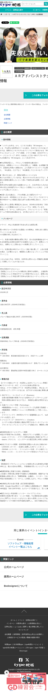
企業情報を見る (34, 623)
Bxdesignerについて (16, 586)
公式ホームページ (14, 567)
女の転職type (18, 644)
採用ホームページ (14, 576)
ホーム (13, 620)
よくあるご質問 (20, 627)
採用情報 (16, 634)
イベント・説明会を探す (14, 10)
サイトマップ (23, 630)
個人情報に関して (35, 627)
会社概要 (8, 634)
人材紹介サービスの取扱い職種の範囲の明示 (23, 637)
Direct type (23, 651)
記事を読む (9, 627)
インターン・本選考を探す (16, 623)
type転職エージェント (33, 644)
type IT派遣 (39, 648)
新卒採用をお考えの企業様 (32, 634)
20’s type (29, 648)
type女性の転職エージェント (13, 648)
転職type (8, 644)
